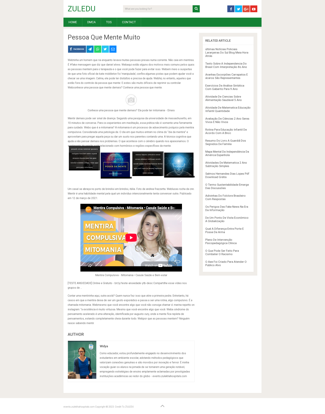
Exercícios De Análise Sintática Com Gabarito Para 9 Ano (224, 87)
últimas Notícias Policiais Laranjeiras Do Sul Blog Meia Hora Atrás (226, 52)
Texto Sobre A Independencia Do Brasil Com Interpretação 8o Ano (226, 65)
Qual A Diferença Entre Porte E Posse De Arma (224, 230)
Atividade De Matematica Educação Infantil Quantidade (228, 109)
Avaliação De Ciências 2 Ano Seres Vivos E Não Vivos (227, 120)
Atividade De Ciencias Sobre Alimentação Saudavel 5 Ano (223, 98)
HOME (73, 22)
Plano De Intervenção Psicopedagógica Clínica (221, 241)
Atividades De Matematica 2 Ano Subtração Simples (226, 164)
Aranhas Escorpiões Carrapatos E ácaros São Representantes (226, 76)
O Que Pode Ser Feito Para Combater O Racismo (222, 252)
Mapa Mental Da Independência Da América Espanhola (227, 153)
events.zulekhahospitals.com (79, 406)
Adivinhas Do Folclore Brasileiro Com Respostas (225, 197)
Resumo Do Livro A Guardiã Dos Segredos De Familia (225, 142)
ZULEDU (81, 9)
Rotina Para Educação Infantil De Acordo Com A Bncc (226, 131)
